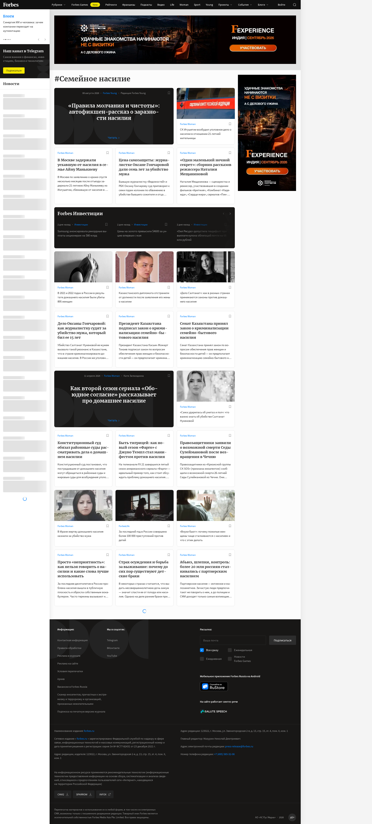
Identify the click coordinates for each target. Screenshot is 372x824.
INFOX (102, 794)
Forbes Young (110, 93)
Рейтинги (111, 4)
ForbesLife (124, 526)
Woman (184, 4)
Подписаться (282, 640)
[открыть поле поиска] (294, 5)
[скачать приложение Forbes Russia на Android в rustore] (214, 686)
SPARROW (81, 794)
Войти (281, 4)
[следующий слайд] (230, 214)
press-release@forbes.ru (239, 746)
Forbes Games (84, 4)
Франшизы (128, 4)
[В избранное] (169, 93)
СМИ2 (61, 794)
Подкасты (146, 4)
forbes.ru (89, 731)
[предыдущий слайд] (224, 214)
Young (209, 4)
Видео (161, 4)
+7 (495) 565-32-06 (224, 754)
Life (172, 4)
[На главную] (11, 5)
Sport (197, 4)
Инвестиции (81, 224)
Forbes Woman (188, 124)
